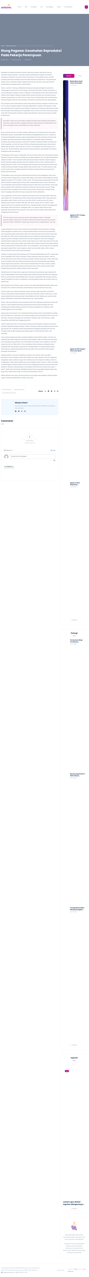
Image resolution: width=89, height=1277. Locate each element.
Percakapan (49, 7)
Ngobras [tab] (68, 76)
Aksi (26, 7)
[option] (74, 1136)
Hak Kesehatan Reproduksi (9, 392)
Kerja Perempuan (11, 45)
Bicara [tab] (80, 76)
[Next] (75, 1064)
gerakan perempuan (19, 389)
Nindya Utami (4, 59)
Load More (74, 620)
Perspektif (34, 7)
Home (19, 7)
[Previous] (72, 1064)
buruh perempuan (6, 389)
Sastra (59, 7)
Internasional (68, 7)
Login (53, 450)
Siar (41, 7)
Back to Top (61, 1270)
